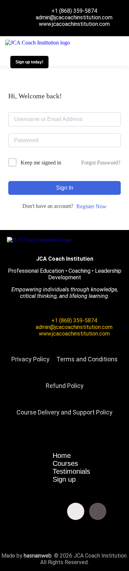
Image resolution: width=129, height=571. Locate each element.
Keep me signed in (41, 163)
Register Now (91, 206)
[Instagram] (75, 511)
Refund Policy (65, 385)
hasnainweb (38, 555)
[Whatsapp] (119, 511)
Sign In (64, 188)
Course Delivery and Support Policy (64, 412)
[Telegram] (64, 530)
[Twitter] (31, 511)
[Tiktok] (97, 511)
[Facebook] (9, 511)
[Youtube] (53, 511)
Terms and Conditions (87, 359)
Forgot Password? (100, 163)
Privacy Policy (30, 359)
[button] (100, 42)
